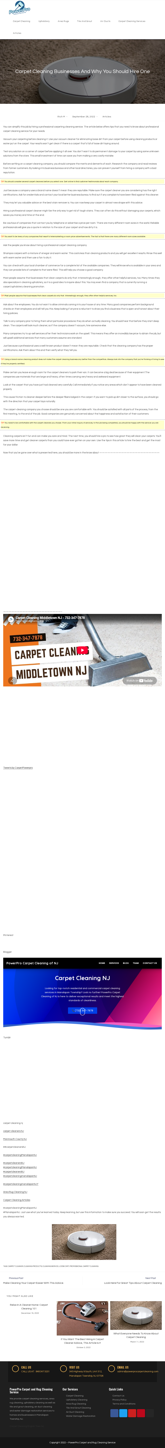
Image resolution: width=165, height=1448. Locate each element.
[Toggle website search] (27, 33)
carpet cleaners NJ (13, 1131)
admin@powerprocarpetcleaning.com (137, 1371)
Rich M (61, 117)
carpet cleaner (15, 1266)
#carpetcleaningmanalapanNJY (20, 1184)
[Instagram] (150, 1413)
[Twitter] (123, 1413)
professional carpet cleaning (84, 1266)
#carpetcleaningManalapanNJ (20, 1155)
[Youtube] (132, 1413)
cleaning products (33, 1266)
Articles (106, 117)
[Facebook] (114, 1413)
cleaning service (50, 1266)
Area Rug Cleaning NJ (15, 1192)
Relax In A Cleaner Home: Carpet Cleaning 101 (29, 1307)
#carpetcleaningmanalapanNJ (20, 1176)
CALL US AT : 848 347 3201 (35, 1371)
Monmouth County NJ (15, 1139)
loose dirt (64, 1266)
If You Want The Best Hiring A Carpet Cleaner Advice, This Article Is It (82, 1341)
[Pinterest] (141, 1413)
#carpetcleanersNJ (13, 1163)
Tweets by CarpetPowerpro (18, 768)
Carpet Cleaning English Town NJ (27, 1426)
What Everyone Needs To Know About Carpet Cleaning (136, 1335)
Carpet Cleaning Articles (16, 1200)
